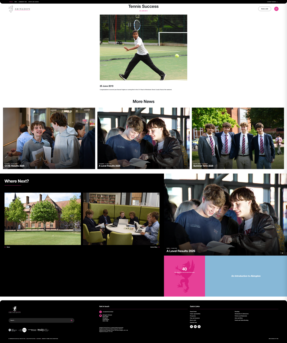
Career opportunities (195, 313)
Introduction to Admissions (242, 313)
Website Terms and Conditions (50, 338)
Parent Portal (193, 311)
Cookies (39, 338)
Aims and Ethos (239, 318)
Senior (11, 1)
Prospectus (193, 316)
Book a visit (264, 9)
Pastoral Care (193, 322)
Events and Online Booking (241, 320)
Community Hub (23, 1)
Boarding (237, 311)
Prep (15, 1)
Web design (272, 338)
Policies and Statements (241, 316)
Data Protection (31, 338)
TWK (277, 338)
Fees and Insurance (195, 318)
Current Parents (271, 1)
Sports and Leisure (33, 1)
